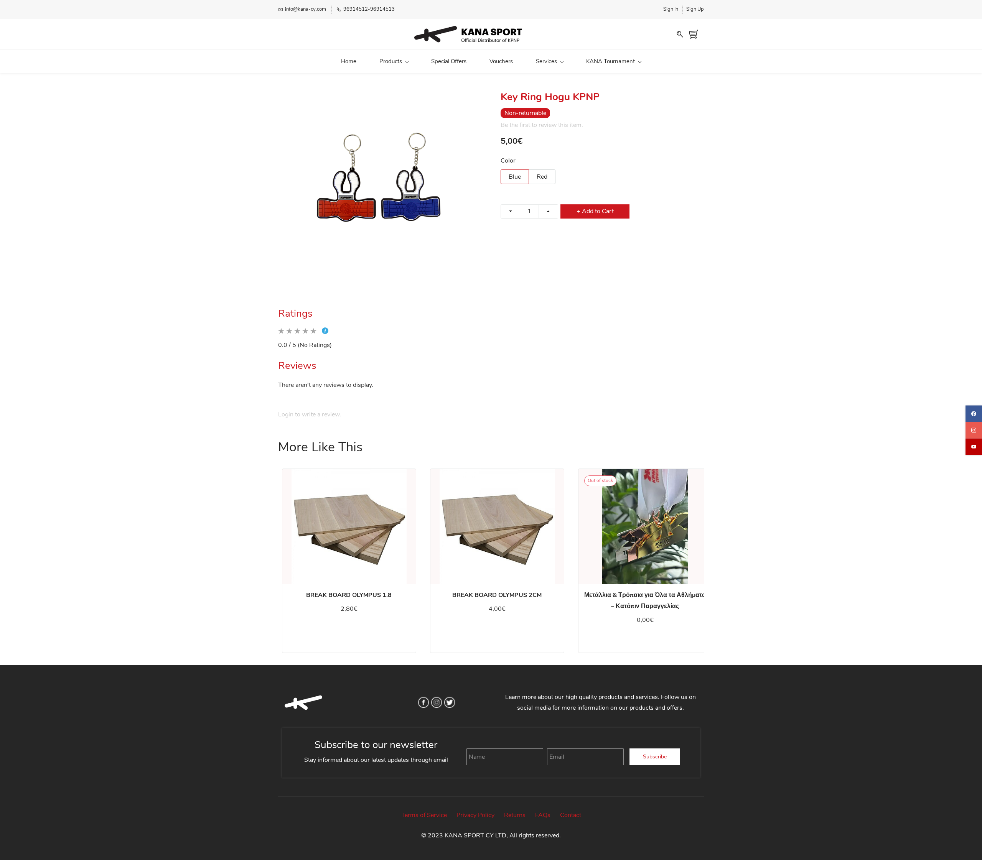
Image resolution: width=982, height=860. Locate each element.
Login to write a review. (309, 414)
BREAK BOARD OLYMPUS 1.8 (349, 595)
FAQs (542, 815)
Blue (515, 177)
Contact (570, 815)
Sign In (670, 9)
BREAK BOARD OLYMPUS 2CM (497, 595)
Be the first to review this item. (542, 125)
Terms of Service (424, 815)
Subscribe (655, 756)
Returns (515, 815)
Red (542, 177)
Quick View (348, 542)
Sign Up (695, 9)
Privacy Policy (475, 815)
